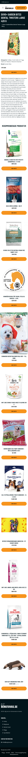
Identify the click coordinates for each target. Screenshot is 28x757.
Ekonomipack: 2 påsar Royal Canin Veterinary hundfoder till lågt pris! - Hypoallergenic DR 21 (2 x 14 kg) (14, 635)
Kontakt (8, 752)
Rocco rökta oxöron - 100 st (14, 206)
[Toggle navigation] (3, 7)
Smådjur (10, 60)
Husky (5, 721)
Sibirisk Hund (7, 727)
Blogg (5, 730)
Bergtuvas (6, 724)
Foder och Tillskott (6, 61)
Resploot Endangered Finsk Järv (14, 682)
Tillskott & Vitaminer (16, 61)
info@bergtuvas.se (5, 2)
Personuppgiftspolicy (20, 752)
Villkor (12, 752)
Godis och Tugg (20, 60)
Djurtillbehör (21, 7)
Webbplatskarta (14, 754)
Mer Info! (14, 72)
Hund (13, 60)
